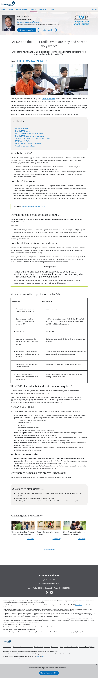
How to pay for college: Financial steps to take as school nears (22, 533)
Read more (30, 539)
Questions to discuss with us (25, 146)
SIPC (43, 656)
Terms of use (54, 647)
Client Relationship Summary (42, 647)
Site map (92, 647)
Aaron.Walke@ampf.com (50, 584)
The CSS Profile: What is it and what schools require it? (33, 138)
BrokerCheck (78, 605)
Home (3, 9)
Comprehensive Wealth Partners (28, 22)
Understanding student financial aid (34, 206)
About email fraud (84, 647)
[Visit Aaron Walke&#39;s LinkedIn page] (51, 592)
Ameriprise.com (7, 647)
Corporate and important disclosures (23, 647)
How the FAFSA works (22, 131)
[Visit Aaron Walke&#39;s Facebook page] (47, 592)
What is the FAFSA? (22, 128)
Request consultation (27, 30)
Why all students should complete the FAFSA (30, 133)
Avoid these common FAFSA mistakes (28, 143)
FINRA (37, 656)
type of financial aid (48, 99)
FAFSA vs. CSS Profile (22, 141)
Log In (94, 9)
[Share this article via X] (46, 61)
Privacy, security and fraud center (69, 647)
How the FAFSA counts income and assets (29, 136)
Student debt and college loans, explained (48, 533)
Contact (52, 9)
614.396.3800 (50, 580)
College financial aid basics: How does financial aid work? (74, 533)
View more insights (49, 549)
